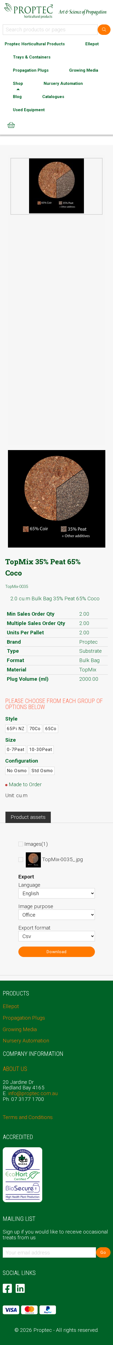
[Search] (104, 29)
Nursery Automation (63, 83)
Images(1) (36, 844)
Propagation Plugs (31, 70)
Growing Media (83, 70)
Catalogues (53, 96)
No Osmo (17, 770)
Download (57, 951)
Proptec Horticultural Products (35, 43)
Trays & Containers (31, 57)
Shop (18, 83)
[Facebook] (7, 1288)
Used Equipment (29, 109)
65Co (50, 728)
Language (29, 885)
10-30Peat (40, 749)
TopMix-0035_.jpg (62, 860)
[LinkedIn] (20, 1288)
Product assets (28, 817)
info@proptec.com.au (33, 1093)
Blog (17, 96)
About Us (15, 1068)
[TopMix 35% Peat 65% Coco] (56, 185)
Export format (34, 928)
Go (103, 1252)
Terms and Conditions (28, 1117)
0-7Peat (15, 749)
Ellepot (92, 43)
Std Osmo (42, 770)
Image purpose (35, 906)
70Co (35, 728)
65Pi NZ (16, 728)
